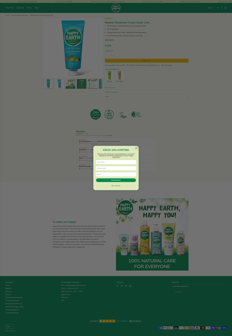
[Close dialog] (136, 148)
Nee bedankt (116, 185)
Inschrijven (116, 180)
